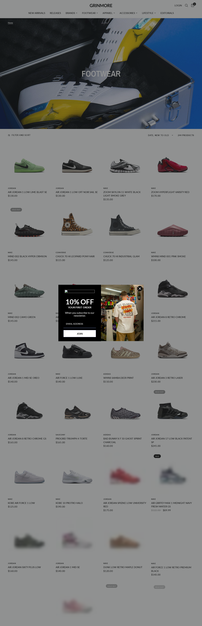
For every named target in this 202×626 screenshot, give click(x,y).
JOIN (80, 333)
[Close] (140, 288)
